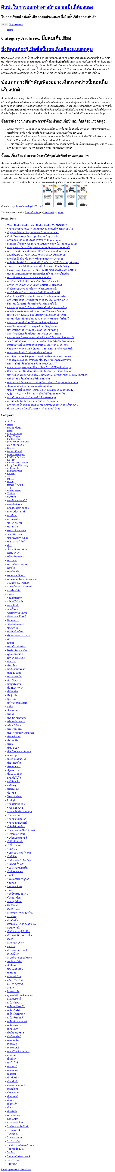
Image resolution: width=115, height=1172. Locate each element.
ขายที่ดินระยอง (15, 534)
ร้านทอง (11, 882)
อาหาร (10, 987)
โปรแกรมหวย (14, 1137)
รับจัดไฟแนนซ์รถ (16, 826)
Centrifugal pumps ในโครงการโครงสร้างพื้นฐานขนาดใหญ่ (37, 307)
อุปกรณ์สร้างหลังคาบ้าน (19, 995)
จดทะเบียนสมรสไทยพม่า (20, 586)
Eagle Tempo (13, 436)
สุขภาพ (11, 946)
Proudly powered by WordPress (16, 1169)
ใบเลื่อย (11, 1152)
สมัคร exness (13, 909)
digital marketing (15, 433)
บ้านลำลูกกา (13, 755)
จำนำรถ (11, 421)
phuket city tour (14, 470)
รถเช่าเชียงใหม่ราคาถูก (19, 811)
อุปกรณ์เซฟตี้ (14, 999)
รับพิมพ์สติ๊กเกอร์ (16, 864)
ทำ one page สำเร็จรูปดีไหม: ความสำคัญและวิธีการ (33, 408)
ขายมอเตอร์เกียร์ (16, 541)
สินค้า (10, 939)
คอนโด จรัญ (13, 571)
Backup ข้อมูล (14, 427)
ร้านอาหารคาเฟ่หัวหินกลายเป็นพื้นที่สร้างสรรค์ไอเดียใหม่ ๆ (38, 266)
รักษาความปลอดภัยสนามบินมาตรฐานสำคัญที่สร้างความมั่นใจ (40, 228)
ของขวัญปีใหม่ (15, 523)
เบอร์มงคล (12, 1070)
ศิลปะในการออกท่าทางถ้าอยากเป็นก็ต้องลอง (47, 7)
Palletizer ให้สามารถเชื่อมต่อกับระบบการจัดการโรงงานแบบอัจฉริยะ (42, 243)
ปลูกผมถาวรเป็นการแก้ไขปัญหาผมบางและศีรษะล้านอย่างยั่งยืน (40, 390)
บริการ (10, 714)
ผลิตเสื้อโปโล (14, 777)
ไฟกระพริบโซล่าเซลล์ (18, 1156)
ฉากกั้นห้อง (13, 609)
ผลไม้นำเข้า (13, 781)
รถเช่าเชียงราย (15, 807)
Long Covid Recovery (17, 465)
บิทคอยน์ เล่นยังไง (16, 759)
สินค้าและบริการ (16, 942)
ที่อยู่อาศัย (12, 695)
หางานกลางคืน (15, 969)
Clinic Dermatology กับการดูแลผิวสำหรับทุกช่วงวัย (32, 236)
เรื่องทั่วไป (12, 1089)
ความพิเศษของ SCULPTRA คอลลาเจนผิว (29, 277)
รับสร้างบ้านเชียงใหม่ (18, 867)
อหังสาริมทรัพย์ (15, 984)
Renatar (11, 473)
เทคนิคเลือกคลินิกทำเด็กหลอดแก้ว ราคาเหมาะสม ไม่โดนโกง (39, 318)
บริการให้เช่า (14, 725)
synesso (11, 479)
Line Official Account (17, 462)
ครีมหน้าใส (13, 553)
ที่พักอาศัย (12, 691)
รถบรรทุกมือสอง (16, 804)
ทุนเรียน (11, 699)
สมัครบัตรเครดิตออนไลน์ (20, 912)
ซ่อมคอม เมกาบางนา (18, 635)
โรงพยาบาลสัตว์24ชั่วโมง (20, 1145)
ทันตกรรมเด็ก (14, 676)
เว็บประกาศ (13, 1092)
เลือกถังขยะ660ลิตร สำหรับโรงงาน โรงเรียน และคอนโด (36, 296)
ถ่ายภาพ (11, 661)
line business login (16, 454)
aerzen (10, 424)
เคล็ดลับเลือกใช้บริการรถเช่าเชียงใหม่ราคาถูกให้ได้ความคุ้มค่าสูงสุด (43, 262)
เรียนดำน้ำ (12, 1081)
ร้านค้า (11, 875)
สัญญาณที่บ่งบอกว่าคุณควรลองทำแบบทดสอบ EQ (33, 232)
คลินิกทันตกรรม (15, 556)
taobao (10, 481)
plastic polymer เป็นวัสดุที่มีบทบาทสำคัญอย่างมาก (32, 322)
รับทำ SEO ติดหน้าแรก (19, 852)
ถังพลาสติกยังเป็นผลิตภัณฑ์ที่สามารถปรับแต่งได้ (32, 363)
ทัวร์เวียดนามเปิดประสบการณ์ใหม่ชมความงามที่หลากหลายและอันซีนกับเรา (47, 375)
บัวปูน (10, 744)
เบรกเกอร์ (12, 1066)
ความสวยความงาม (17, 564)
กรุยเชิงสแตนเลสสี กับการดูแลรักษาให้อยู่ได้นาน (32, 326)
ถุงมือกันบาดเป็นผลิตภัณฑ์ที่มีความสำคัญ (28, 378)
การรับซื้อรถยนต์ (16, 511)
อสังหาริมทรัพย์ (15, 980)
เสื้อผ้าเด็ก (12, 1104)
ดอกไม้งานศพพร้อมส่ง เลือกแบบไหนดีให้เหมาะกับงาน (35, 311)
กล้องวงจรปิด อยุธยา (18, 508)
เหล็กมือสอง (13, 1115)
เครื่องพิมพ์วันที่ (15, 1017)
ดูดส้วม (11, 643)
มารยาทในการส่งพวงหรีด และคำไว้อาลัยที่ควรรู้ (32, 330)
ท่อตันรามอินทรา (16, 669)
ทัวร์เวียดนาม (14, 680)
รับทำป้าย (12, 856)
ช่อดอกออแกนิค (15, 624)
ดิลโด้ (10, 639)
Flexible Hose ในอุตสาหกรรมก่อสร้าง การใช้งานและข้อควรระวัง (40, 337)
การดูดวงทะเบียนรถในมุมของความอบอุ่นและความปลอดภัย (38, 247)
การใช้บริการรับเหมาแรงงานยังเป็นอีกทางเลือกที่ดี (33, 292)
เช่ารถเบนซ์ (13, 1047)
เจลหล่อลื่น (13, 1040)
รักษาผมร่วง (13, 815)
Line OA (11, 460)
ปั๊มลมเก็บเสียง (32, 212)
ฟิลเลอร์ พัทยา (14, 796)
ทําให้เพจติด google (17, 703)
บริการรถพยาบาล (16, 718)
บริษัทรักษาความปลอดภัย (20, 733)
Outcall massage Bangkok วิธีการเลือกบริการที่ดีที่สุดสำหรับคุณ (39, 367)
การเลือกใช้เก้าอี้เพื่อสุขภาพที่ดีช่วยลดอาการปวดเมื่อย (35, 258)
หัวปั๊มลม (11, 965)
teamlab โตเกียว (15, 485)
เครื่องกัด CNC (14, 1002)
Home (10, 29)
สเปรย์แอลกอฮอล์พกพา (19, 957)
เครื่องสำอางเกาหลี (17, 1021)
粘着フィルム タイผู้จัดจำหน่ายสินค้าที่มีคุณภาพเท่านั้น (36, 393)
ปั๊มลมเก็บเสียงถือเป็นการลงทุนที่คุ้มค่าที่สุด (29, 386)
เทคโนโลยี (12, 1062)
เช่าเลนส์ (11, 1055)
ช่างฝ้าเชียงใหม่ (15, 631)
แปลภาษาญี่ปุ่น (15, 1122)
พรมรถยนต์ (13, 789)
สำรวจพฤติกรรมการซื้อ (19, 935)
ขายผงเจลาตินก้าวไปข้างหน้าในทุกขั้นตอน (29, 352)
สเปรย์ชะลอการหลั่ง (17, 950)
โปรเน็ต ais (12, 1134)
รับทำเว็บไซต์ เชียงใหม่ (19, 860)
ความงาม (12, 560)
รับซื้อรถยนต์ (14, 845)
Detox (10, 431)
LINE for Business (16, 457)
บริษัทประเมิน (14, 729)
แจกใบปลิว (13, 1119)
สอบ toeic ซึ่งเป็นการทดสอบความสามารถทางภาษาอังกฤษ (37, 345)
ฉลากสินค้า (13, 605)
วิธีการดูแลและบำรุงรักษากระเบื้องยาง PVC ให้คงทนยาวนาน (39, 360)
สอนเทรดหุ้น (13, 927)
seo (8, 476)
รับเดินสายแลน (15, 871)
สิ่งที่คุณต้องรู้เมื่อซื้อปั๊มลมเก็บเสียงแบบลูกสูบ (47, 49)
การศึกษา (12, 515)
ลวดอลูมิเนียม (14, 901)
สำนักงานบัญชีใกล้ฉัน (18, 931)
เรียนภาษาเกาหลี (16, 1085)
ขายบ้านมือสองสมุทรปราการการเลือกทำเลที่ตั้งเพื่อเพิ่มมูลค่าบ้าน (41, 341)
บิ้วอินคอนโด (14, 762)
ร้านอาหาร (13, 890)
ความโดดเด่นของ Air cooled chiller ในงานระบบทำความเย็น (38, 251)
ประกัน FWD (14, 766)
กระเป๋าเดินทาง (15, 504)
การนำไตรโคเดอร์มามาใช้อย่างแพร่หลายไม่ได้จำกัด (34, 285)
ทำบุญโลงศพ (14, 684)
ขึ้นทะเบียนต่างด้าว (17, 549)
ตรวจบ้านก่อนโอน (16, 646)
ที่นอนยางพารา (15, 688)
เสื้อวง (10, 1107)
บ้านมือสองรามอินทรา (19, 751)
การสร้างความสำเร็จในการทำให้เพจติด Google (31, 397)
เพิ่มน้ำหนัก (13, 1077)
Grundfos (11, 448)
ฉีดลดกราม (13, 620)
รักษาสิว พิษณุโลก (16, 819)
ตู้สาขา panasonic (16, 658)
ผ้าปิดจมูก (12, 785)
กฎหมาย (11, 496)
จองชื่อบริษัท (14, 590)
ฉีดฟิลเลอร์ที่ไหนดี (16, 616)
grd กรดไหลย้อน (15, 445)
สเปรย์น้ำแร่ (13, 954)
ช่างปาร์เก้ (12, 628)
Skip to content (16, 24)
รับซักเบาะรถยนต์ (16, 834)
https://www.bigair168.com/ (29, 206)
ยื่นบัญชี (11, 800)
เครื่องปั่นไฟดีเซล (16, 1014)
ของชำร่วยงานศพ (16, 530)
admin (60, 212)
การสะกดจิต (13, 519)
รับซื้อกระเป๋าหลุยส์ (17, 837)
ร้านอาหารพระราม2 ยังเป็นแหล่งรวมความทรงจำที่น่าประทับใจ (40, 348)
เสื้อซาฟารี (12, 1096)
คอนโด (11, 568)
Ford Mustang (14, 439)
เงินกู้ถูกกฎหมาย (15, 1032)
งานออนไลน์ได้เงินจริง (19, 583)
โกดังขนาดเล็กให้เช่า (18, 1126)
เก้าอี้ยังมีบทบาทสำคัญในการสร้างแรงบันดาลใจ (32, 288)
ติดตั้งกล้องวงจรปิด (17, 650)
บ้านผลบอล (13, 747)
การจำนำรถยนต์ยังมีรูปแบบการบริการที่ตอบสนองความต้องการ (40, 356)
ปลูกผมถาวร (13, 770)
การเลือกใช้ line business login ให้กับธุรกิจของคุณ (32, 401)
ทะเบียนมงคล (14, 673)
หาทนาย (11, 972)
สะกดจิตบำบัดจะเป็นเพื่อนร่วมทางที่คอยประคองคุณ (34, 333)
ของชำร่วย (13, 526)
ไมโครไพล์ (13, 1160)
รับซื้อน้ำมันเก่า (15, 841)
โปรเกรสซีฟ (13, 1130)
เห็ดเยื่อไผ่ (12, 1111)
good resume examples (18, 441)
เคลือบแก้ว (12, 1029)
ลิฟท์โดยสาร (13, 905)
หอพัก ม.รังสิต (14, 961)
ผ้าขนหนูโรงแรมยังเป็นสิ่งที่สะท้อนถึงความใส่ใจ (32, 303)
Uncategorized (14, 490)
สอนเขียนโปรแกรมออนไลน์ (21, 924)
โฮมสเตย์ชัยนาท (15, 1149)
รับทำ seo (12, 849)
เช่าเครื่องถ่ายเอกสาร (18, 1051)
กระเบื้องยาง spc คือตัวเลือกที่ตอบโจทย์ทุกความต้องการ (36, 255)
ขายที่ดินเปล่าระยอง (17, 538)
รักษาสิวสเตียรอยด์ (17, 822)
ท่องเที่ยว (12, 665)
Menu (4, 24)
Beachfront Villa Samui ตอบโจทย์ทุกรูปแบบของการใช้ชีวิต (36, 315)
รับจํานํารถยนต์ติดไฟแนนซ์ (21, 830)
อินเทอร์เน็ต (13, 991)
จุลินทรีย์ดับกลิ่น (15, 601)
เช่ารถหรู (12, 1044)
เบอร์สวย (11, 1074)
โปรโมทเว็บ (13, 1141)
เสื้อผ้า (10, 1100)
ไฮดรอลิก (12, 1164)
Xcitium (11, 493)
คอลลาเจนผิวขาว (16, 575)
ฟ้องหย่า (11, 792)
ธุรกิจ (10, 706)
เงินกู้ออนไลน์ (14, 1036)
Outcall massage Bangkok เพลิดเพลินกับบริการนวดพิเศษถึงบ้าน (39, 371)
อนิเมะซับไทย (14, 976)
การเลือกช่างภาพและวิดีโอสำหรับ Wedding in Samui (34, 240)
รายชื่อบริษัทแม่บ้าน (17, 894)
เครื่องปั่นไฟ (13, 1010)
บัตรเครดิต (12, 740)
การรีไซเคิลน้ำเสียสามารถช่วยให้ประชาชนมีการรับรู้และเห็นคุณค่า (42, 405)
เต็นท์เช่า (11, 1059)
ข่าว (9, 545)
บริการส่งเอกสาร (16, 721)
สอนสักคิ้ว (12, 920)
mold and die (13, 468)
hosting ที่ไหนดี (14, 451)
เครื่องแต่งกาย (14, 1025)
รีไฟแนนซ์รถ (14, 897)
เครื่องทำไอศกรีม (16, 1006)
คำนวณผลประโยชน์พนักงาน (22, 579)
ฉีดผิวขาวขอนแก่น (17, 613)
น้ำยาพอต (12, 710)
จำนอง (10, 594)
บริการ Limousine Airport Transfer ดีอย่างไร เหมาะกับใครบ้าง (38, 273)
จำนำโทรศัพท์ (14, 598)
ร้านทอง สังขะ (14, 886)
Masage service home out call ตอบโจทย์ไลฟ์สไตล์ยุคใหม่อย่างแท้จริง (41, 270)
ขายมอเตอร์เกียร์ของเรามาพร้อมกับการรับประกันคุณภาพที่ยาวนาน (42, 382)
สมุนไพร (11, 916)
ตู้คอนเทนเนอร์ (15, 654)
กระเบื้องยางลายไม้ (17, 500)
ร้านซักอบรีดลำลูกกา (18, 879)
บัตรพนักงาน (14, 736)
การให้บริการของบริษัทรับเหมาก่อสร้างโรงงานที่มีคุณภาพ (37, 300)
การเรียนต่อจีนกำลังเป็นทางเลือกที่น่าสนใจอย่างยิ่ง (33, 281)
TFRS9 (10, 488)
